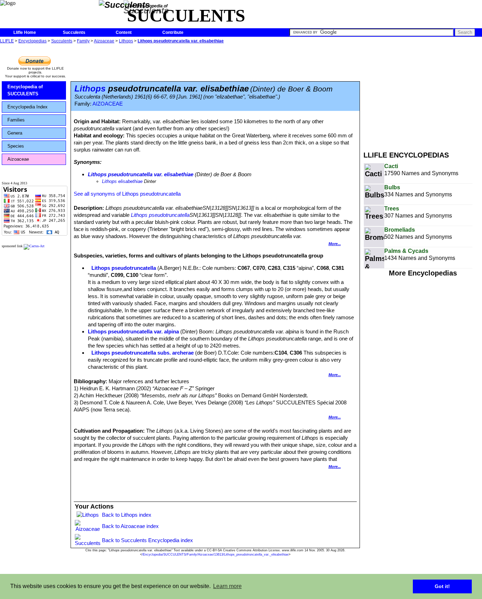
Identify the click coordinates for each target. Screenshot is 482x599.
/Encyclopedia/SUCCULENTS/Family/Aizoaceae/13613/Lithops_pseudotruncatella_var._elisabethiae (215, 554)
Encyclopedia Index (27, 106)
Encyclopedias (32, 40)
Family (83, 40)
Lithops (126, 40)
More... (335, 244)
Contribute (172, 32)
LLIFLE (7, 40)
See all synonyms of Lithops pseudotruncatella (127, 194)
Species (15, 146)
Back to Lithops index (126, 515)
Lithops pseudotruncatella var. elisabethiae (181, 40)
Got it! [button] (442, 586)
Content (124, 32)
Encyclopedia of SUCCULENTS (25, 90)
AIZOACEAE (107, 104)
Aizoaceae (104, 40)
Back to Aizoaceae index (130, 526)
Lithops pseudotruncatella (160, 215)
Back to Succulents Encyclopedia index (147, 540)
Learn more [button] (227, 586)
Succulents (74, 32)
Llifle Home (24, 32)
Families (16, 120)
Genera (14, 133)
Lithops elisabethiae (122, 181)
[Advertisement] (422, 94)
